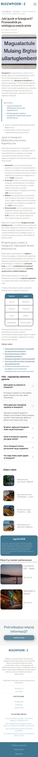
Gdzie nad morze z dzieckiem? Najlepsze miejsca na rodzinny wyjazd (25, 526)
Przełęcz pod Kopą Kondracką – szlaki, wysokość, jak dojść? (24, 511)
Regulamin (19, 754)
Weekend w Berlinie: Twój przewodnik (20, 359)
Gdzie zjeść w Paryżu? (29, 592)
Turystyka (16, 11)
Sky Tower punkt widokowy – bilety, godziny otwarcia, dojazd (19, 725)
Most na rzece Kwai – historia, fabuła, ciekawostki (19, 719)
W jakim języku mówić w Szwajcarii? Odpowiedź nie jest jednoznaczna (19, 115)
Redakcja (19, 688)
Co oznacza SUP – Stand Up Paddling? (29, 567)
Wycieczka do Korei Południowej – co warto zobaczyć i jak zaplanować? (25, 495)
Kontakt (19, 691)
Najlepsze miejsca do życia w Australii (19, 730)
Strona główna (7, 11)
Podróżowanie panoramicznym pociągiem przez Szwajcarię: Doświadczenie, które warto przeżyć (19, 368)
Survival (19, 705)
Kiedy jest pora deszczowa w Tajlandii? (25, 480)
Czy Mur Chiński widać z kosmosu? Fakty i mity (19, 735)
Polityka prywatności (19, 745)
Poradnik (19, 702)
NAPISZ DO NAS (19, 638)
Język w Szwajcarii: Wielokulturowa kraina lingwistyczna (16, 108)
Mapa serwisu (19, 749)
